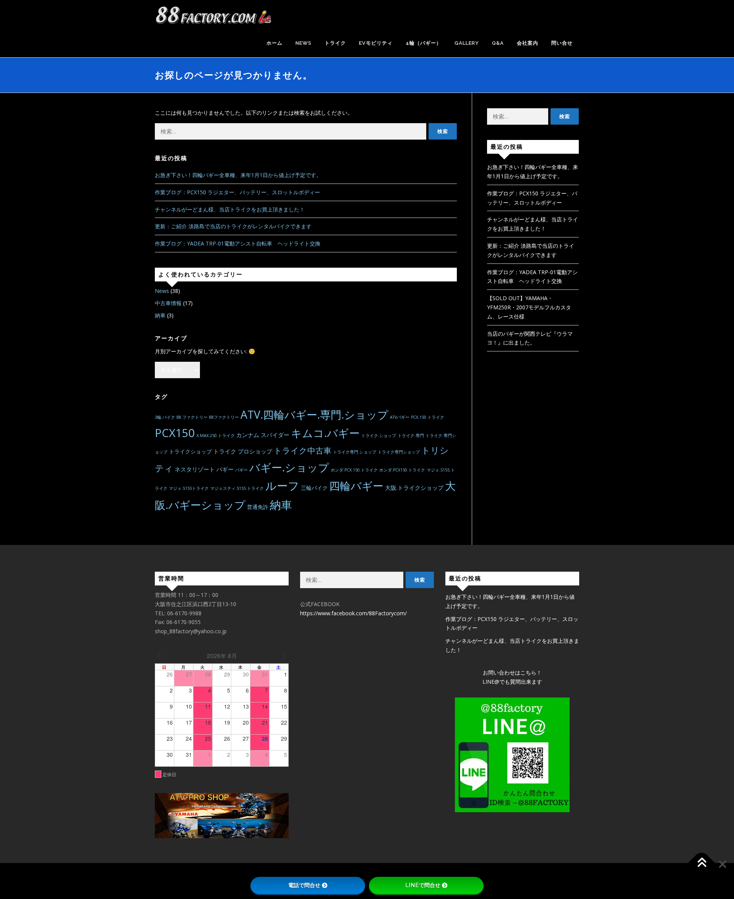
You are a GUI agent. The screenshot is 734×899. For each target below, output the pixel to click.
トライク (335, 43)
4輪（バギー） (424, 43)
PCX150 (175, 433)
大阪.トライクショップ (414, 487)
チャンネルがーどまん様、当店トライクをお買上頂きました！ (230, 209)
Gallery (467, 43)
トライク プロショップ (242, 451)
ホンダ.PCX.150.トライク (354, 470)
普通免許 (257, 507)
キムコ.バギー (325, 433)
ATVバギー (399, 417)
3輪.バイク (165, 417)
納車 (160, 315)
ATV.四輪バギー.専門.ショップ (314, 414)
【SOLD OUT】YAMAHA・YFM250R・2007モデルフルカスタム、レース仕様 (529, 307)
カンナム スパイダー (262, 435)
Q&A (498, 43)
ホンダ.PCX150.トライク (402, 470)
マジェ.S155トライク (189, 488)
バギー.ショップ (289, 467)
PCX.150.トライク (427, 417)
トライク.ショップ (378, 435)
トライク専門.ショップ (354, 452)
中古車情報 (168, 303)
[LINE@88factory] (512, 754)
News (304, 43)
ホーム (274, 43)
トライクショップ (190, 451)
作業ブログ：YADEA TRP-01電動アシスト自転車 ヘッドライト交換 (237, 243)
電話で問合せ (304, 885)
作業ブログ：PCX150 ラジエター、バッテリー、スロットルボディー (237, 192)
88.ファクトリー (192, 417)
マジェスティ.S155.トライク (237, 488)
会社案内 (527, 43)
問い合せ (562, 43)
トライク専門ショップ (399, 452)
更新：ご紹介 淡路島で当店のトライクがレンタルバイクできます (233, 226)
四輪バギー (356, 485)
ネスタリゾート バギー (204, 469)
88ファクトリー (224, 417)
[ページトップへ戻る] (701, 862)
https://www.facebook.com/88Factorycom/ (353, 613)
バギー (241, 470)
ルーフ (282, 485)
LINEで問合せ (422, 885)
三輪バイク (314, 487)
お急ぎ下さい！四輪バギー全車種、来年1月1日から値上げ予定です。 (238, 175)
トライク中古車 (302, 450)
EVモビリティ (376, 43)
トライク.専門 (411, 435)
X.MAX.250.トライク (215, 435)
